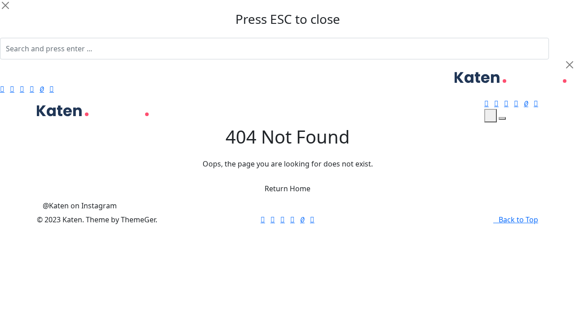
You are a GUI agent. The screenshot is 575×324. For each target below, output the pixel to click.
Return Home (287, 189)
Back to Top (518, 220)
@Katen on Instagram (80, 206)
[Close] (5, 5)
